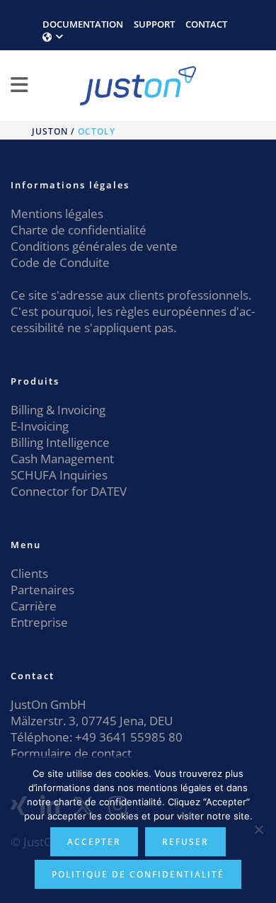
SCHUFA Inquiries (59, 475)
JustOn (50, 131)
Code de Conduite (60, 262)
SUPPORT (154, 24)
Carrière (34, 606)
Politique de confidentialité (138, 874)
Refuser (185, 842)
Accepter (94, 842)
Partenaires (42, 589)
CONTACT (206, 24)
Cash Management (62, 458)
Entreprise (39, 622)
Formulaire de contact (71, 753)
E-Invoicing (40, 426)
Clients (29, 573)
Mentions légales (57, 213)
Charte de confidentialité (78, 230)
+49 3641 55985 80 (127, 737)
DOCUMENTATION (82, 24)
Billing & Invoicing (58, 410)
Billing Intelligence (60, 442)
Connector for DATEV (69, 491)
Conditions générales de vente (94, 246)
